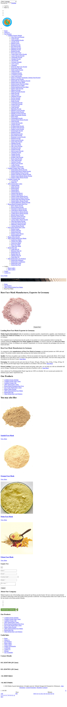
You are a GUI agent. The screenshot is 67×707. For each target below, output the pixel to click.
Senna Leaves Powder (17, 140)
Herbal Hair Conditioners (18, 262)
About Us (7, 32)
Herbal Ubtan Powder (17, 88)
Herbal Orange (15, 229)
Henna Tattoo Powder (14, 237)
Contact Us (7, 272)
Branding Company (42, 687)
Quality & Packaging (10, 646)
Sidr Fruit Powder (16, 144)
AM (2, 693)
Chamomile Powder (16, 57)
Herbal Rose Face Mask (17, 85)
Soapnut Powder (15, 149)
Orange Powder (15, 124)
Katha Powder (15, 101)
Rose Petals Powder (16, 135)
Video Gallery (11, 269)
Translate (13, 3)
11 (12, 695)
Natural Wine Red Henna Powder (20, 199)
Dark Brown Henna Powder (19, 208)
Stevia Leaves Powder (17, 151)
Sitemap (6, 651)
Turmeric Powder (16, 162)
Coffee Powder (15, 165)
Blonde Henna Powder (17, 215)
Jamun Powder (15, 95)
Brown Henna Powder (17, 207)
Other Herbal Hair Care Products (17, 258)
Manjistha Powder (16, 109)
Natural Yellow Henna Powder (19, 201)
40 (48, 693)
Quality (6, 271)
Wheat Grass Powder (17, 163)
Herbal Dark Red (16, 232)
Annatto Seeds (15, 41)
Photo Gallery (11, 268)
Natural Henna (15, 185)
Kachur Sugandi (15, 98)
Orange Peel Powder (17, 123)
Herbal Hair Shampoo (17, 260)
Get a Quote (4, 275)
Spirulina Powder (16, 148)
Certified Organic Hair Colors (16, 168)
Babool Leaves (15, 43)
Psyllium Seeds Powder (17, 127)
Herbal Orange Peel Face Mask (19, 84)
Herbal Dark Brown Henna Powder (21, 171)
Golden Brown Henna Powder (19, 213)
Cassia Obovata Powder (17, 56)
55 (53, 693)
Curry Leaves (15, 63)
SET (2, 697)
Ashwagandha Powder (17, 40)
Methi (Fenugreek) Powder (18, 115)
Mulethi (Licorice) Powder (18, 113)
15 (39, 693)
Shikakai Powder (16, 143)
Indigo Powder (15, 93)
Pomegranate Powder (17, 130)
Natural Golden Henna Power (19, 196)
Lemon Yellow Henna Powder (19, 219)
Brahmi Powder (15, 51)
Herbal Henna (15, 188)
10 (11, 695)
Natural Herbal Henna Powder (19, 120)
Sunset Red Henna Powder (18, 223)
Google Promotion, (31, 687)
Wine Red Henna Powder (18, 221)
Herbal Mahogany (16, 235)
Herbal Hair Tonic (16, 263)
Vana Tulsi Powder (16, 160)
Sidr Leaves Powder (16, 146)
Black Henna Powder (17, 205)
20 (41, 693)
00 (34, 693)
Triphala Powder (15, 155)
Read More (23, 359)
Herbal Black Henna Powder (19, 169)
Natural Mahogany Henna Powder (20, 202)
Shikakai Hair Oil (16, 255)
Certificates (7, 648)
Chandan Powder (16, 59)
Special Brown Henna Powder (19, 212)
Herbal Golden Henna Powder (19, 177)
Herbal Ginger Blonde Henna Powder (21, 176)
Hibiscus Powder (16, 90)
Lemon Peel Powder (16, 104)
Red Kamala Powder (17, 134)
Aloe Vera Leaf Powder (17, 37)
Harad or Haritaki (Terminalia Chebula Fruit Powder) (25, 77)
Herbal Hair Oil (15, 252)
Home (6, 31)
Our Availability (8, 652)
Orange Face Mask (16, 241)
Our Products (8, 34)
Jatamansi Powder (16, 96)
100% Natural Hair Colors (15, 183)
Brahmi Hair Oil (15, 254)
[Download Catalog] (9, 611)
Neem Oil (14, 182)
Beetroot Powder (16, 45)
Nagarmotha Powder (17, 118)
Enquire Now (37, 327)
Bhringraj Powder (16, 48)
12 (14, 695)
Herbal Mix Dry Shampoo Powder (20, 80)
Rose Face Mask (15, 244)
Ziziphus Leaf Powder (17, 166)
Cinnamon (14, 65)
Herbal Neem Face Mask (18, 82)
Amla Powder (15, 38)
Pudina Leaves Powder (17, 129)
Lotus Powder (15, 107)
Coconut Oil (14, 180)
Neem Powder (15, 121)
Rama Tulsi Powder (16, 159)
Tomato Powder (15, 154)
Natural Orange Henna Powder (19, 198)
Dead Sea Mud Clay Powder (19, 66)
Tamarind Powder (16, 152)
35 (46, 693)
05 (36, 693)
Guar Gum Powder (16, 76)
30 (44, 693)
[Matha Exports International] (7, 26)
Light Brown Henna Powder (19, 210)
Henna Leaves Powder (17, 79)
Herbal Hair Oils (12, 247)
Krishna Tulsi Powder (17, 157)
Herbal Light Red (16, 230)
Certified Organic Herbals (15, 35)
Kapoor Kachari (15, 99)
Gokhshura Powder (16, 73)
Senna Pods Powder (16, 141)
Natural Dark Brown (17, 193)
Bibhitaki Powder (16, 49)
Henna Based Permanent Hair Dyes (17, 204)
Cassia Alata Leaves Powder (19, 54)
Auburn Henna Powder (17, 226)
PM (16, 693)
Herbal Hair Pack (16, 265)
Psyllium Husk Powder (17, 126)
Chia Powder (14, 60)
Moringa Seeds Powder (17, 112)
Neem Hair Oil (15, 257)
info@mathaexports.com (16, 7)
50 (51, 693)
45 (50, 693)
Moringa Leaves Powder (18, 110)
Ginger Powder (15, 71)
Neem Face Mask (16, 243)
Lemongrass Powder (17, 102)
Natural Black (15, 190)
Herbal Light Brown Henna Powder (21, 174)
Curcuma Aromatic (16, 62)
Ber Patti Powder (16, 46)
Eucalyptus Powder (16, 68)
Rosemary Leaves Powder (18, 137)
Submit (3, 588)
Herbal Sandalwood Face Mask (20, 87)
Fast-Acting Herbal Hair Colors (16, 227)
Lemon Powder (15, 105)
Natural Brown (15, 191)
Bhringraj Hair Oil (16, 251)
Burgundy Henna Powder (18, 216)
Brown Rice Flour (16, 52)
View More (4, 439)
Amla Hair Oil (15, 249)
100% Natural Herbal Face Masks (17, 238)
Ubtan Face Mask (16, 246)
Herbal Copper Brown (17, 233)
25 (43, 693)
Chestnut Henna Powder (18, 218)
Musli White (14, 116)
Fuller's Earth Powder (17, 70)
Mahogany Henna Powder (18, 224)
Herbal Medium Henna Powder (20, 173)
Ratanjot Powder (15, 132)
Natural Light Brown (17, 194)
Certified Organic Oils (14, 179)
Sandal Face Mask (16, 240)
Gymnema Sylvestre (16, 74)
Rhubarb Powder (16, 138)
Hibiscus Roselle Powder (18, 91)
